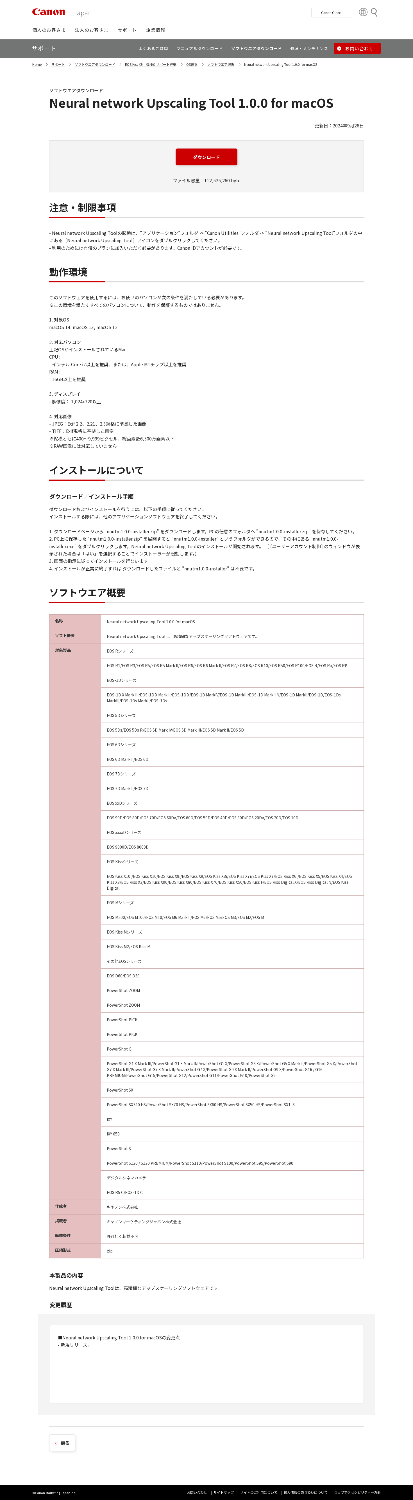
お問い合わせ (197, 1492)
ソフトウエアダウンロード (95, 64)
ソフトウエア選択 (220, 64)
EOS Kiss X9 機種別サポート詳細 (150, 64)
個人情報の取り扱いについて (306, 1492)
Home (37, 64)
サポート (58, 64)
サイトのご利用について (258, 1492)
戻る (65, 1442)
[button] (49, 30)
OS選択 (192, 64)
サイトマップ (224, 1492)
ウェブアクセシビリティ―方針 (357, 1492)
